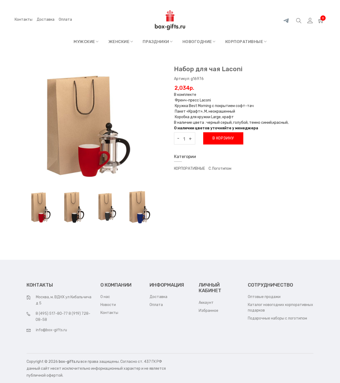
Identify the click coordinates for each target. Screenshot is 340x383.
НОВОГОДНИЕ (197, 41)
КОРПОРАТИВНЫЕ (244, 41)
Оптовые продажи (264, 297)
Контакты (23, 19)
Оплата (156, 305)
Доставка (45, 19)
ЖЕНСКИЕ (119, 41)
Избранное (208, 310)
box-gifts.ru (69, 361)
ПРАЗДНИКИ (156, 41)
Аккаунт (206, 302)
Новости (108, 305)
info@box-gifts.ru (51, 330)
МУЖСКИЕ (85, 41)
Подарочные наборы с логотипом (277, 318)
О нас (105, 297)
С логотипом (220, 168)
